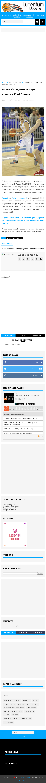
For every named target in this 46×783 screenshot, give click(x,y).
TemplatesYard (24, 777)
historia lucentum (12, 700)
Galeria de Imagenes (13, 711)
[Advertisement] (23, 57)
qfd (9, 82)
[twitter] (24, 736)
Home (4, 82)
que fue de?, (29, 100)
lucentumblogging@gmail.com (14, 626)
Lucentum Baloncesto (11, 506)
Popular (23, 632)
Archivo (37, 632)
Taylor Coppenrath (19, 198)
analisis (26, 700)
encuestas (31, 708)
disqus (22, 335)
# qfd (9, 238)
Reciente (8, 632)
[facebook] (21, 736)
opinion (21, 704)
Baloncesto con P (9, 508)
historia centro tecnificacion (17, 718)
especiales (8, 722)
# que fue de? (18, 238)
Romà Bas (6, 198)
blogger (8, 335)
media (35, 700)
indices (15, 715)
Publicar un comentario (12, 344)
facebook (37, 335)
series (6, 715)
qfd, (23, 100)
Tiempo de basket (9, 510)
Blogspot (23, 780)
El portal (23, 220)
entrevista (29, 711)
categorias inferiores (14, 708)
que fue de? (17, 82)
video (6, 704)
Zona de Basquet (9, 504)
